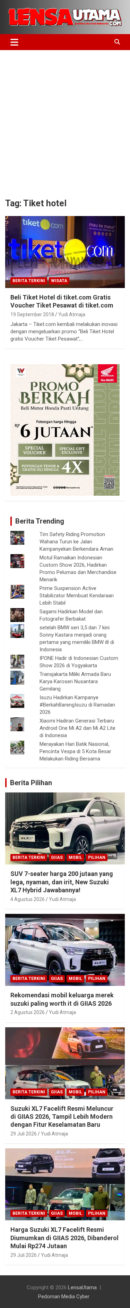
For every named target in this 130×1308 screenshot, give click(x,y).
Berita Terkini (28, 280)
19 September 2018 (32, 314)
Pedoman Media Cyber (63, 1296)
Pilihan (96, 857)
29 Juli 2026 (23, 1133)
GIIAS (57, 857)
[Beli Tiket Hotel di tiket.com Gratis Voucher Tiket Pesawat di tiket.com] (65, 252)
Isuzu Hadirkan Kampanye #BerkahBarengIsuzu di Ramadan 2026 (77, 704)
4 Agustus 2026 (27, 899)
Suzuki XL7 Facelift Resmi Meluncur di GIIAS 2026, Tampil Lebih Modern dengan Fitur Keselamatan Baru (61, 1116)
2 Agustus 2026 (27, 1012)
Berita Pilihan (31, 783)
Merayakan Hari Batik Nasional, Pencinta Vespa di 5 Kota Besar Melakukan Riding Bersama (75, 751)
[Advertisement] (65, 119)
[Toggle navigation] (14, 42)
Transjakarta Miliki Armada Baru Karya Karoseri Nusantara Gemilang (75, 681)
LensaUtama (82, 1287)
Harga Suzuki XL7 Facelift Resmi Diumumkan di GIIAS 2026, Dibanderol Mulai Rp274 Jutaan (64, 1238)
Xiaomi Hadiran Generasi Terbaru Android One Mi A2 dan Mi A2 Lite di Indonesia (77, 728)
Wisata (59, 280)
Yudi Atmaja (71, 314)
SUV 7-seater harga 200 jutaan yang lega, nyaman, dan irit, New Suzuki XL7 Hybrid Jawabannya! (61, 882)
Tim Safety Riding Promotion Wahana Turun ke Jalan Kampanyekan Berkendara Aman (76, 541)
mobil (75, 857)
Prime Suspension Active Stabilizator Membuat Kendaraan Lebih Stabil (77, 595)
